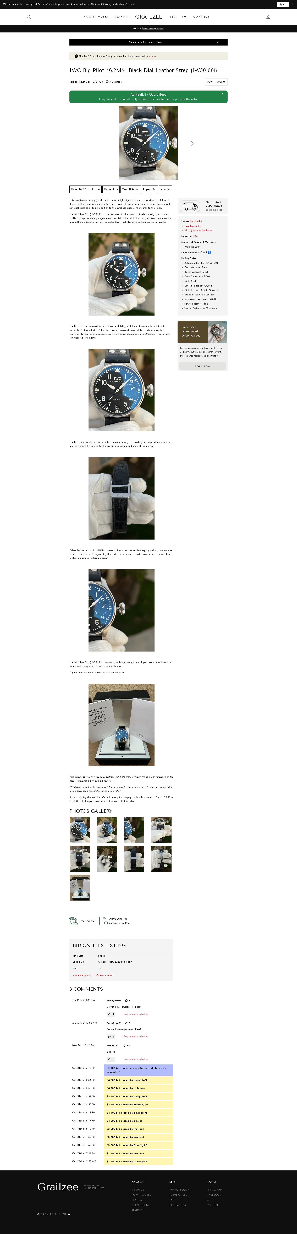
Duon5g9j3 (140, 1145)
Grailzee (148, 17)
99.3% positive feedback (198, 230)
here (153, 56)
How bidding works (82, 975)
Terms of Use (178, 1194)
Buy (185, 16)
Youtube (213, 1205)
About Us (138, 1189)
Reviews (137, 1210)
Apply (283, 4)
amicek (138, 1120)
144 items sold (192, 226)
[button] (192, 143)
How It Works (96, 16)
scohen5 (139, 1137)
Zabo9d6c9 (114, 1000)
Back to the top (53, 1215)
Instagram (215, 1189)
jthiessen (139, 1088)
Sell (173, 16)
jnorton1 (139, 1128)
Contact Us (177, 1205)
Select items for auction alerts (145, 42)
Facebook (214, 1194)
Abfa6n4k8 (196, 221)
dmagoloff (113, 1072)
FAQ (172, 1200)
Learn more (202, 366)
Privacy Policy (179, 1189)
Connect (201, 16)
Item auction (106, 975)
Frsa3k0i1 (113, 1045)
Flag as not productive (135, 1014)
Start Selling (141, 1205)
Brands (120, 16)
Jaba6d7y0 (141, 1104)
